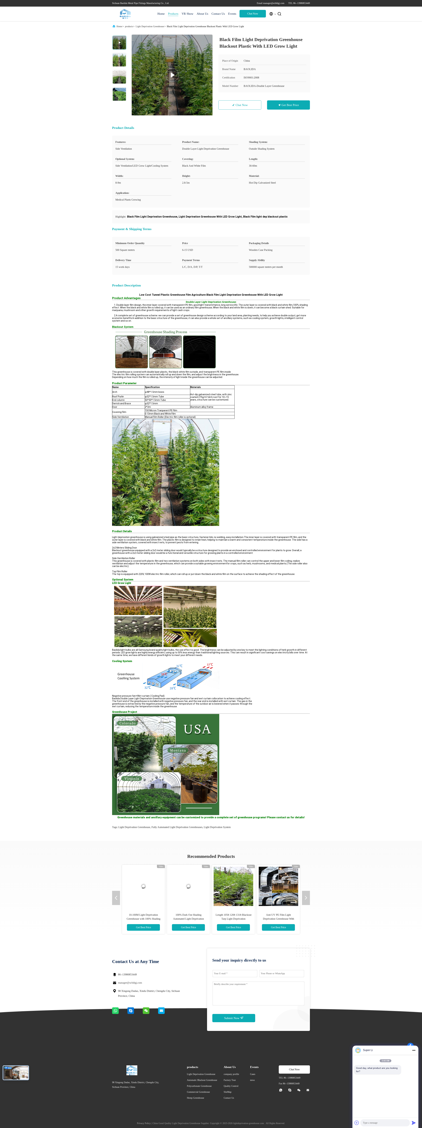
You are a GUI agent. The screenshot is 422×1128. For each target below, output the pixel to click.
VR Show (187, 13)
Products (173, 13)
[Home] (125, 14)
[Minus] (414, 1050)
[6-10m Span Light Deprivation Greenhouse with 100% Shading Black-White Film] (188, 886)
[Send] (413, 1122)
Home (161, 13)
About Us (202, 13)
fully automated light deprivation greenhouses (176, 827)
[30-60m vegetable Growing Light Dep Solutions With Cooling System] (278, 886)
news (252, 1080)
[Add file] (356, 1122)
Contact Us (218, 13)
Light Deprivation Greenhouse (150, 26)
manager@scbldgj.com (130, 982)
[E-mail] (165, 1013)
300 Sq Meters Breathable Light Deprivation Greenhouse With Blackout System (233, 918)
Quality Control (231, 1086)
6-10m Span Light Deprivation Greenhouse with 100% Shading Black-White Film (188, 918)
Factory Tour (230, 1080)
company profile (231, 1074)
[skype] (135, 1013)
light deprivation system (217, 827)
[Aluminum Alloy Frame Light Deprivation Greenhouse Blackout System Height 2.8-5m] (143, 886)
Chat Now (252, 13)
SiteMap (227, 1092)
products (129, 26)
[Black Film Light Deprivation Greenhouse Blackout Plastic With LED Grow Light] (172, 75)
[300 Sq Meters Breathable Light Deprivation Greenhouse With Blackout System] (233, 886)
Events (232, 13)
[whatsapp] (119, 1013)
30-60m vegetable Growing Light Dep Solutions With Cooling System (278, 918)
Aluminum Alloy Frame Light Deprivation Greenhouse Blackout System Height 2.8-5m (143, 918)
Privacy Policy (144, 1123)
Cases (252, 1074)
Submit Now (232, 1018)
